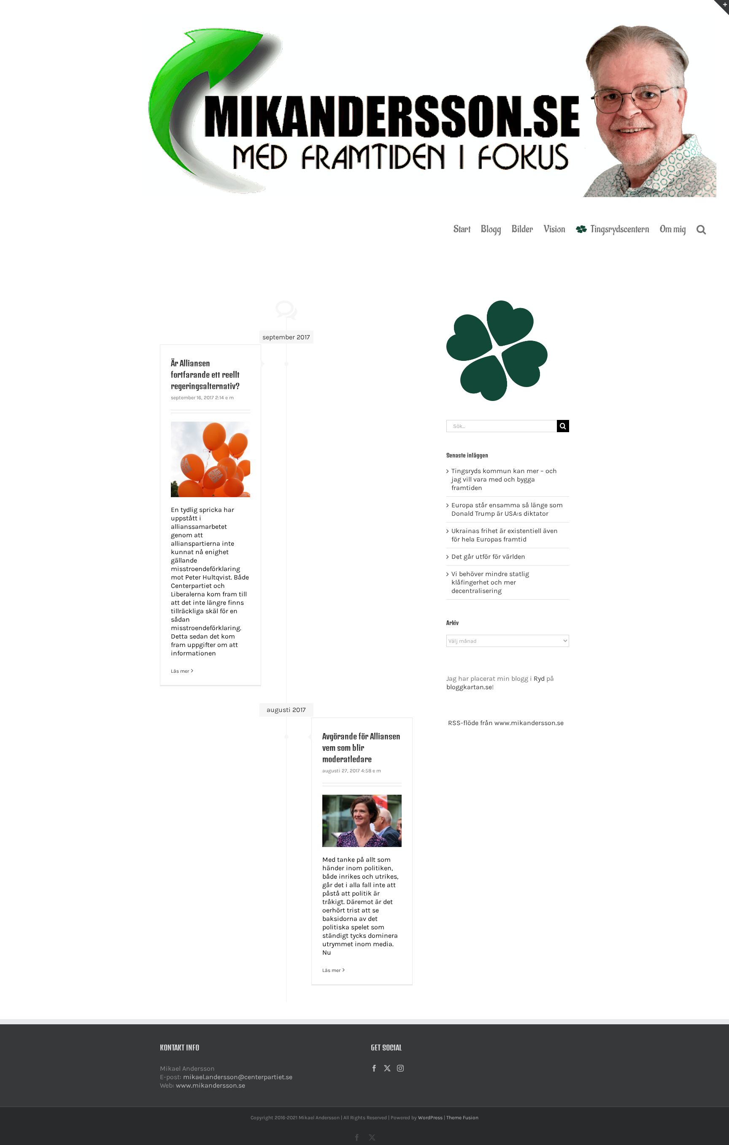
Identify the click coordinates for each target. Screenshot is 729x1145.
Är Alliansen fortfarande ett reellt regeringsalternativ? (205, 374)
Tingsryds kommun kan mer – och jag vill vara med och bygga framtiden (504, 479)
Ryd (539, 678)
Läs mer (180, 671)
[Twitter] (387, 1068)
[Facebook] (374, 1068)
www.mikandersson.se (210, 1085)
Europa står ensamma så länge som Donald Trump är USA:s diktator (507, 509)
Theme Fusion (462, 1118)
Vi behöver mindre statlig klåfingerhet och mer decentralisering (490, 582)
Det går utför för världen (488, 556)
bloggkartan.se (469, 687)
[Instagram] (400, 1068)
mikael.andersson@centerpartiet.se (237, 1077)
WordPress (430, 1118)
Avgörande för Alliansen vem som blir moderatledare (361, 747)
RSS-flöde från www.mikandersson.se (506, 723)
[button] (701, 228)
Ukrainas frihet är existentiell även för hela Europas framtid (504, 535)
